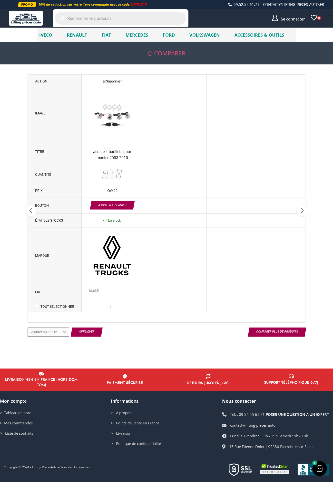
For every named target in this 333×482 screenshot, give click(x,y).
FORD (169, 35)
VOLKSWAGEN (204, 35)
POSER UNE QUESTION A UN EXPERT (297, 414)
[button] (27, 4)
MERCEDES (137, 35)
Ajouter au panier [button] (112, 205)
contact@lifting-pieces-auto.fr (293, 4)
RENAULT (77, 35)
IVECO (45, 35)
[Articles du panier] (329, 17)
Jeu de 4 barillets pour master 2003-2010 (112, 154)
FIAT (106, 35)
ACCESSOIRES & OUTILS (259, 35)
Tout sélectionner (57, 306)
